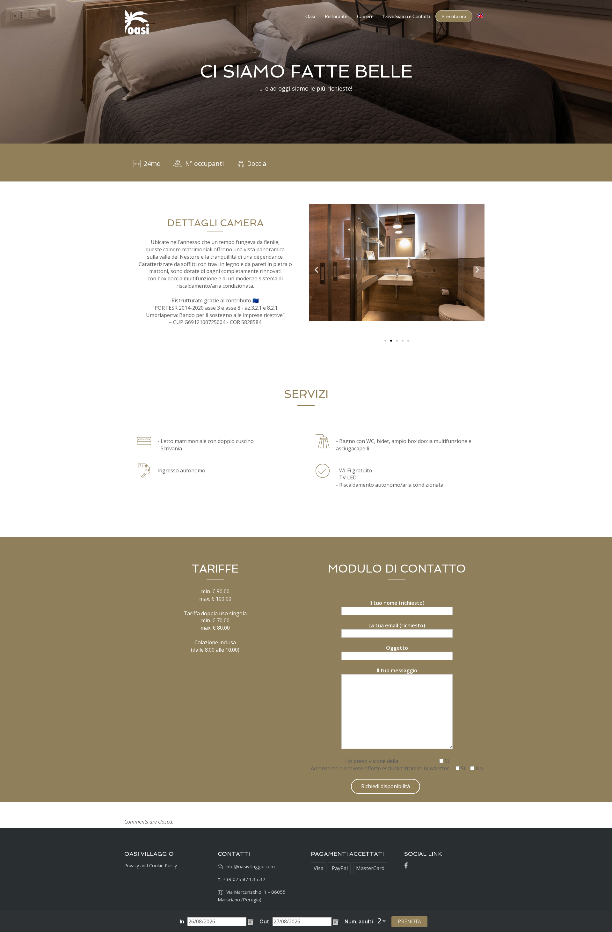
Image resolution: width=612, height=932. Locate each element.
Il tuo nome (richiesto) (397, 602)
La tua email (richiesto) (396, 625)
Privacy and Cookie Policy (150, 865)
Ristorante (336, 16)
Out (264, 921)
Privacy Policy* (416, 761)
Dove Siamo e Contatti (406, 16)
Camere (365, 16)
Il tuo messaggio (397, 670)
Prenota (409, 921)
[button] (250, 922)
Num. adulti (359, 921)
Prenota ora (453, 16)
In (182, 921)
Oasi (310, 16)
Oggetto (397, 647)
